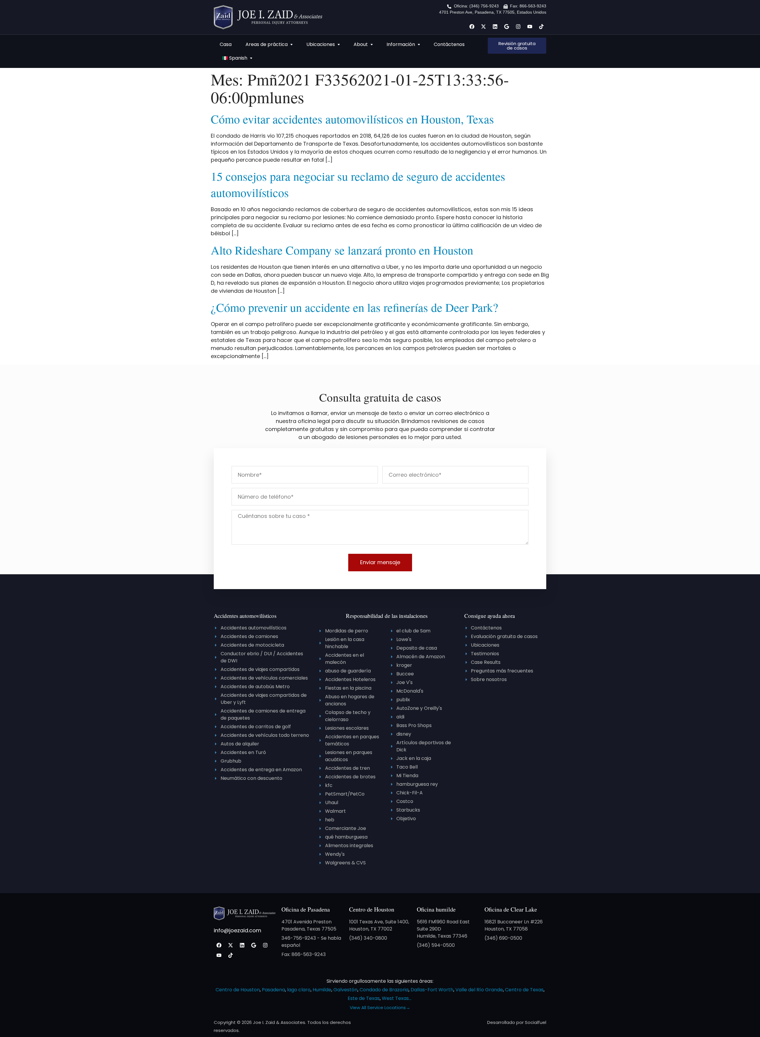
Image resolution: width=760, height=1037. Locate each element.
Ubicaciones (320, 44)
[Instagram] (518, 26)
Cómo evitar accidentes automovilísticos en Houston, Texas (352, 119)
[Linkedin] (495, 26)
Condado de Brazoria (384, 989)
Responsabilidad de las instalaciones (387, 615)
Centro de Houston (371, 909)
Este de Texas (364, 998)
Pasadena (273, 989)
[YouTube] (530, 26)
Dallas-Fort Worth (432, 989)
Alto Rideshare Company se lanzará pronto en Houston (342, 250)
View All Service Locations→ (380, 1007)
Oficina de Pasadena (305, 909)
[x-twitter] (483, 26)
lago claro (299, 989)
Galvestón (345, 989)
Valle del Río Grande (479, 989)
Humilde (322, 989)
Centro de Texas (524, 989)
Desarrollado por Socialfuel (516, 1022)
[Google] (506, 26)
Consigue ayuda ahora (489, 615)
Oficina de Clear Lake (510, 909)
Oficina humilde (436, 909)
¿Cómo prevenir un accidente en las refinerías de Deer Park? (354, 307)
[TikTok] (541, 26)
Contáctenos (449, 44)
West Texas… (396, 998)
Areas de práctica (267, 44)
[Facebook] (472, 26)
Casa (226, 44)
